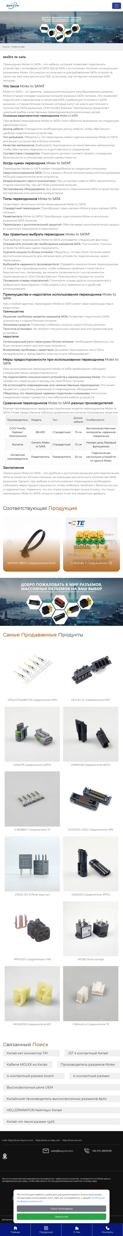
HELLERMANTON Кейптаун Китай (34, 1110)
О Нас (76, 1229)
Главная (6, 47)
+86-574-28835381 (102, 1150)
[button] (113, 543)
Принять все (61, 1216)
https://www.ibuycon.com (20, 1140)
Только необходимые (61, 1208)
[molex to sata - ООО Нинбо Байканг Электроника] (13, 5)
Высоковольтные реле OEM (30, 1087)
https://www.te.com (72, 1140)
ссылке (99, 276)
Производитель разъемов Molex (88, 1064)
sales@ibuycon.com (62, 1150)
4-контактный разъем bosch (30, 1076)
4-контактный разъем (91, 1076)
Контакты (107, 1229)
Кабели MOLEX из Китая (27, 1064)
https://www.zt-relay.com (47, 1140)
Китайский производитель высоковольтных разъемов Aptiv (57, 1099)
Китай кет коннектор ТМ (27, 1053)
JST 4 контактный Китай (88, 1053)
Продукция (46, 1229)
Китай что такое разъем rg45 (30, 1122)
